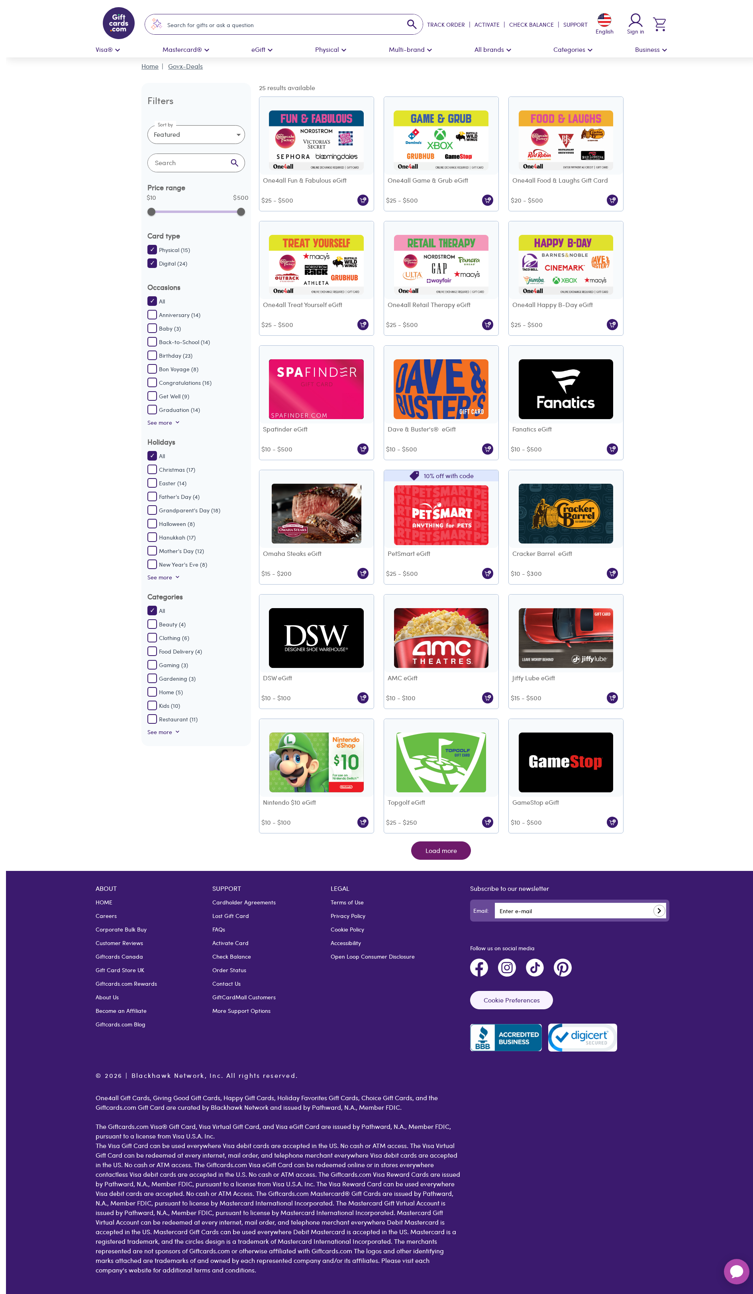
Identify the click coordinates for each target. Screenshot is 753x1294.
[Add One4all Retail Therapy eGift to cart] (487, 324)
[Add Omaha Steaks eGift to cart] (363, 573)
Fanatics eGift (532, 428)
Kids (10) (169, 705)
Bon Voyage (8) (178, 369)
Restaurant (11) (178, 719)
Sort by (165, 124)
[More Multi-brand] (429, 50)
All (162, 301)
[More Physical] (344, 50)
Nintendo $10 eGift (289, 802)
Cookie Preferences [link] (512, 999)
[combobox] (276, 24)
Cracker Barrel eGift (542, 553)
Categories (569, 49)
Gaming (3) (173, 665)
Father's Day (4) (179, 496)
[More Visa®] (117, 50)
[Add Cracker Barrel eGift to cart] (612, 573)
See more (159, 422)
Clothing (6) (174, 638)
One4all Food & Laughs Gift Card (560, 180)
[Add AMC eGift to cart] (487, 698)
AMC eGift (403, 677)
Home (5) (171, 692)
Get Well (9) (174, 396)
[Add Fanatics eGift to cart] (612, 449)
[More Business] (664, 50)
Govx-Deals (185, 66)
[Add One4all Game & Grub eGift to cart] (487, 200)
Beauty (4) (172, 624)
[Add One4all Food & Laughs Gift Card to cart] (612, 200)
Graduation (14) (179, 410)
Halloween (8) (177, 524)
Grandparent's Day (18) (189, 510)
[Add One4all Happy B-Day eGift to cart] (612, 324)
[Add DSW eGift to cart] (363, 698)
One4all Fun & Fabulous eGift (305, 180)
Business (647, 49)
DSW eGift (277, 677)
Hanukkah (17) (177, 537)
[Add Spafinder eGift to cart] (363, 449)
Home (150, 66)
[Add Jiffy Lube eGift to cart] (612, 698)
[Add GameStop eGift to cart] (612, 822)
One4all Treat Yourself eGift (302, 304)
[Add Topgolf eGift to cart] (487, 822)
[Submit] (659, 911)
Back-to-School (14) (184, 342)
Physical (327, 49)
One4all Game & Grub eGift (428, 180)
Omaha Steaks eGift (292, 553)
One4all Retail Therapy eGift (429, 304)
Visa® (104, 49)
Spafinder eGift (285, 428)
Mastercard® (182, 49)
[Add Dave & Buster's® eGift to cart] (487, 449)
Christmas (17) (177, 469)
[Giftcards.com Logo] (118, 24)
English (605, 31)
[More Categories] (590, 50)
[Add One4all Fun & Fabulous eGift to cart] (363, 200)
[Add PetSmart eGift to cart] (487, 573)
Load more (441, 850)
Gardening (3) (177, 678)
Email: (481, 910)
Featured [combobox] (167, 134)
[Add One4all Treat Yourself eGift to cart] (363, 324)
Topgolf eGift (406, 802)
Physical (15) (174, 250)
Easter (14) (172, 483)
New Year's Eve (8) (183, 564)
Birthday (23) (175, 355)
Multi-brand (407, 49)
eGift (258, 49)
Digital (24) (173, 263)
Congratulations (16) (185, 382)
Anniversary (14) (179, 315)
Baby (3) (170, 328)
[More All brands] (509, 50)
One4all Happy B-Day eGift (552, 304)
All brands (489, 49)
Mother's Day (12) (181, 551)
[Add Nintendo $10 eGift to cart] (363, 822)
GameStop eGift (535, 802)
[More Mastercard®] (207, 50)
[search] (412, 24)
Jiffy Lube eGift (533, 677)
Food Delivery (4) (180, 651)
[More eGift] (270, 50)
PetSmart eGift (409, 553)
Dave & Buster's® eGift (422, 428)
